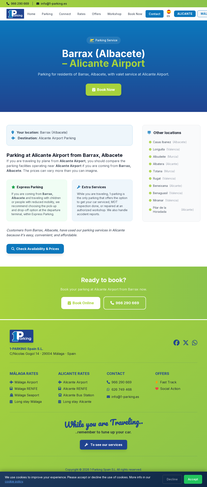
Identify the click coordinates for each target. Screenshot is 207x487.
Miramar (166, 200)
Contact (154, 14)
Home (31, 14)
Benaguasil (168, 193)
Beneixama (167, 185)
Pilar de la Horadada (173, 209)
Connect (65, 14)
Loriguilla (166, 149)
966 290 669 (127, 303)
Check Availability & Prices (37, 249)
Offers (96, 14)
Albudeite (165, 156)
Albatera (165, 164)
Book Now (135, 14)
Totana (164, 171)
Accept (193, 479)
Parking (47, 14)
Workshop (114, 14)
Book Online (83, 303)
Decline (172, 479)
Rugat (164, 178)
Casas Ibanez (170, 142)
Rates (81, 14)
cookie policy (14, 481)
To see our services (106, 445)
